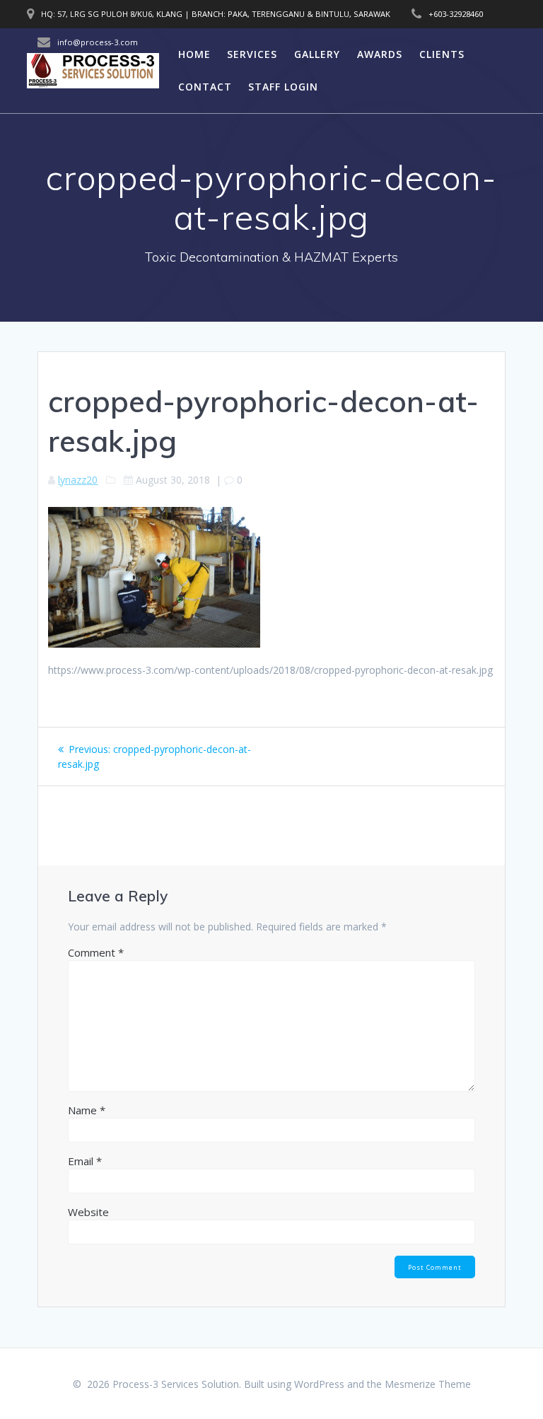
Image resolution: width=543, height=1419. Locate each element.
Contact (205, 86)
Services (252, 54)
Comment (96, 952)
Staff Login (283, 86)
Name (86, 1110)
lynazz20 (78, 479)
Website (88, 1212)
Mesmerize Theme (428, 1384)
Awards (379, 54)
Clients (442, 54)
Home (194, 54)
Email (85, 1161)
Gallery (317, 54)
